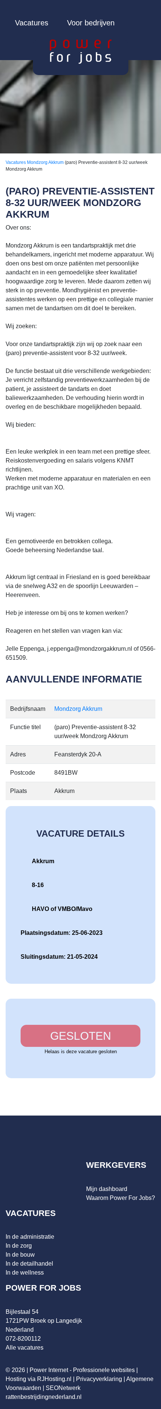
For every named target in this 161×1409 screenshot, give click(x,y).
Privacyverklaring (99, 1379)
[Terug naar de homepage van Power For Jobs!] (81, 51)
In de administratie (30, 1237)
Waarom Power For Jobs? (120, 1198)
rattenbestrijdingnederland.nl (44, 1397)
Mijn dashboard (106, 1189)
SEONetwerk (63, 1388)
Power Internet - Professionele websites (82, 1370)
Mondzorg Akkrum (46, 162)
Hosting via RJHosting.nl (39, 1379)
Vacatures (31, 23)
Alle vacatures (24, 1347)
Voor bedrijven (91, 23)
